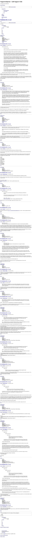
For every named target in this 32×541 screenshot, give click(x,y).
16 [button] (2, 33)
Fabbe (4, 221)
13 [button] (2, 522)
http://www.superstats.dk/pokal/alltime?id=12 (14, 210)
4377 (5, 338)
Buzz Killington (2, 421)
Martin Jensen (2, 82)
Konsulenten (2, 498)
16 (4, 84)
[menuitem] (6, 10)
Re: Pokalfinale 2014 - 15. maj (5, 43)
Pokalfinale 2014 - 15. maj (5, 19)
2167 (5, 216)
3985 (5, 144)
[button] (4, 25)
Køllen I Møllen (2, 264)
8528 (5, 266)
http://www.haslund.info (7, 198)
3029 (5, 278)
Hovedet (1, 142)
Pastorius (4, 45)
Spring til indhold (2, 5)
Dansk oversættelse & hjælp (4, 535)
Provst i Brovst (2, 336)
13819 (5, 38)
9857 (5, 423)
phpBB (4, 533)
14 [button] (2, 31)
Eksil (1, 276)
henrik (1, 202)
